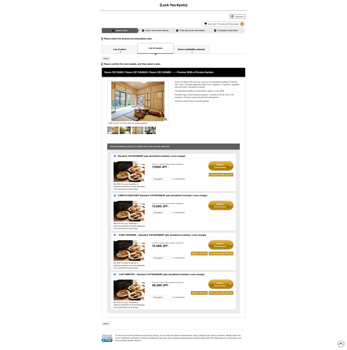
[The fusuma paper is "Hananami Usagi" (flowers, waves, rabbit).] (137, 130)
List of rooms (155, 48)
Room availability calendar (191, 49)
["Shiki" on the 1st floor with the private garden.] (112, 131)
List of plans (119, 49)
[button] (107, 338)
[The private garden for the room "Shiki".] (125, 130)
